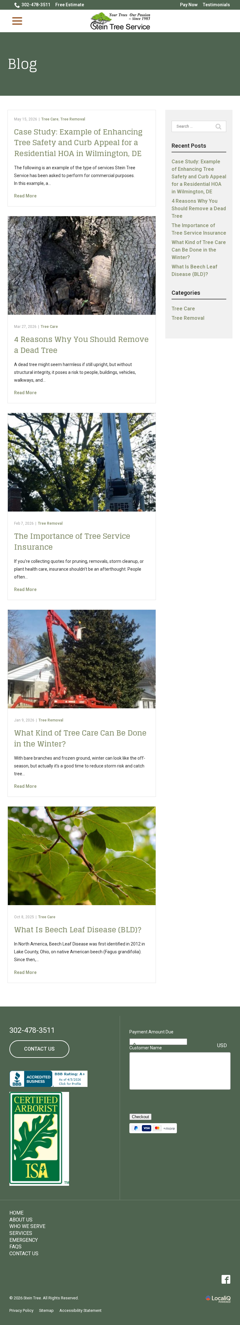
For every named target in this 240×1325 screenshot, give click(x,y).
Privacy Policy (21, 1310)
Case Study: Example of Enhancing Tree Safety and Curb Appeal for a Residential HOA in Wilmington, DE (78, 142)
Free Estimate (69, 4)
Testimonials (216, 4)
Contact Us (39, 1049)
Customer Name (145, 1047)
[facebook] (225, 1279)
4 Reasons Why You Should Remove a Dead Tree (81, 345)
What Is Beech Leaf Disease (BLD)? (77, 929)
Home (16, 1213)
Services (20, 1233)
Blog (22, 64)
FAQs (15, 1247)
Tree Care (49, 119)
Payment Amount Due (151, 1031)
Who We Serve (27, 1226)
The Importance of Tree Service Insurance (72, 541)
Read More (25, 195)
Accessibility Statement (80, 1310)
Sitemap (46, 1310)
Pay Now (189, 4)
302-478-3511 (36, 4)
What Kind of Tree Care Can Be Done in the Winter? (80, 738)
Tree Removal (72, 119)
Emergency (23, 1240)
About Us (20, 1220)
